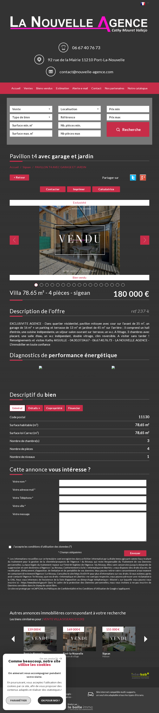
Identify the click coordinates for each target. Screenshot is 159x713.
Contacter (53, 189)
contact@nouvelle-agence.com (86, 71)
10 (85, 285)
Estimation (62, 88)
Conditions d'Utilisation (94, 588)
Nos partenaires (114, 88)
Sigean (27, 167)
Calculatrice (106, 189)
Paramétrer (18, 700)
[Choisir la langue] (144, 4)
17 (123, 285)
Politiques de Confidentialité (61, 588)
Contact (96, 88)
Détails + (34, 408)
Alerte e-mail (80, 88)
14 (106, 285)
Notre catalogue (138, 88)
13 (101, 285)
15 (112, 285)
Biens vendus (44, 88)
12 (96, 285)
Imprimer (79, 189)
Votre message (21, 514)
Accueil (15, 88)
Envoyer (135, 553)
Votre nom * (19, 481)
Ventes (28, 88)
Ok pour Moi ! (50, 700)
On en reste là (49, 658)
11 (90, 285)
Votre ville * (19, 505)
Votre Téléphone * (23, 497)
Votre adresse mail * (24, 489)
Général (17, 408)
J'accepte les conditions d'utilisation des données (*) (42, 546)
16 (117, 285)
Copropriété (54, 408)
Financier (74, 408)
